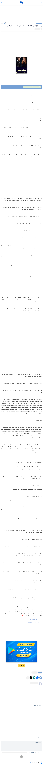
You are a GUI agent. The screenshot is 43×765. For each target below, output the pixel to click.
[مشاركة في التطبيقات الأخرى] (27, 677)
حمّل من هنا (21, 665)
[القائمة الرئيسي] (41, 2)
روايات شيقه (39, 23)
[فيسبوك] (21, 756)
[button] (37, 677)
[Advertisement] (21, 14)
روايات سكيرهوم (29, 762)
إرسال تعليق (38, 742)
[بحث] (2, 2)
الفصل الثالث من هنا (34, 619)
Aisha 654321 (34, 683)
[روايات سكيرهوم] (21, 2)
